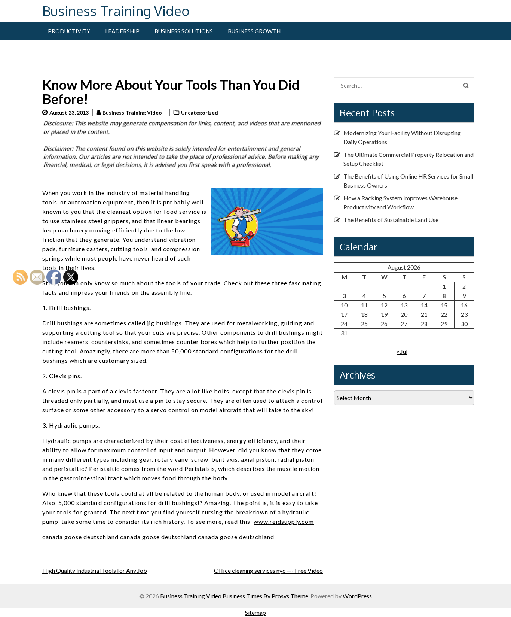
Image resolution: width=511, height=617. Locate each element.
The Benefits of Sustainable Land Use (390, 219)
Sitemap (255, 612)
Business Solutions (183, 31)
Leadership (122, 31)
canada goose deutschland (158, 536)
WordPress (357, 595)
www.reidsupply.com (284, 521)
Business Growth (254, 31)
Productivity (69, 31)
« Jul (402, 351)
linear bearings (179, 220)
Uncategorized (199, 112)
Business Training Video (116, 10)
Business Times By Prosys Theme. (266, 595)
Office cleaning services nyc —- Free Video (268, 570)
